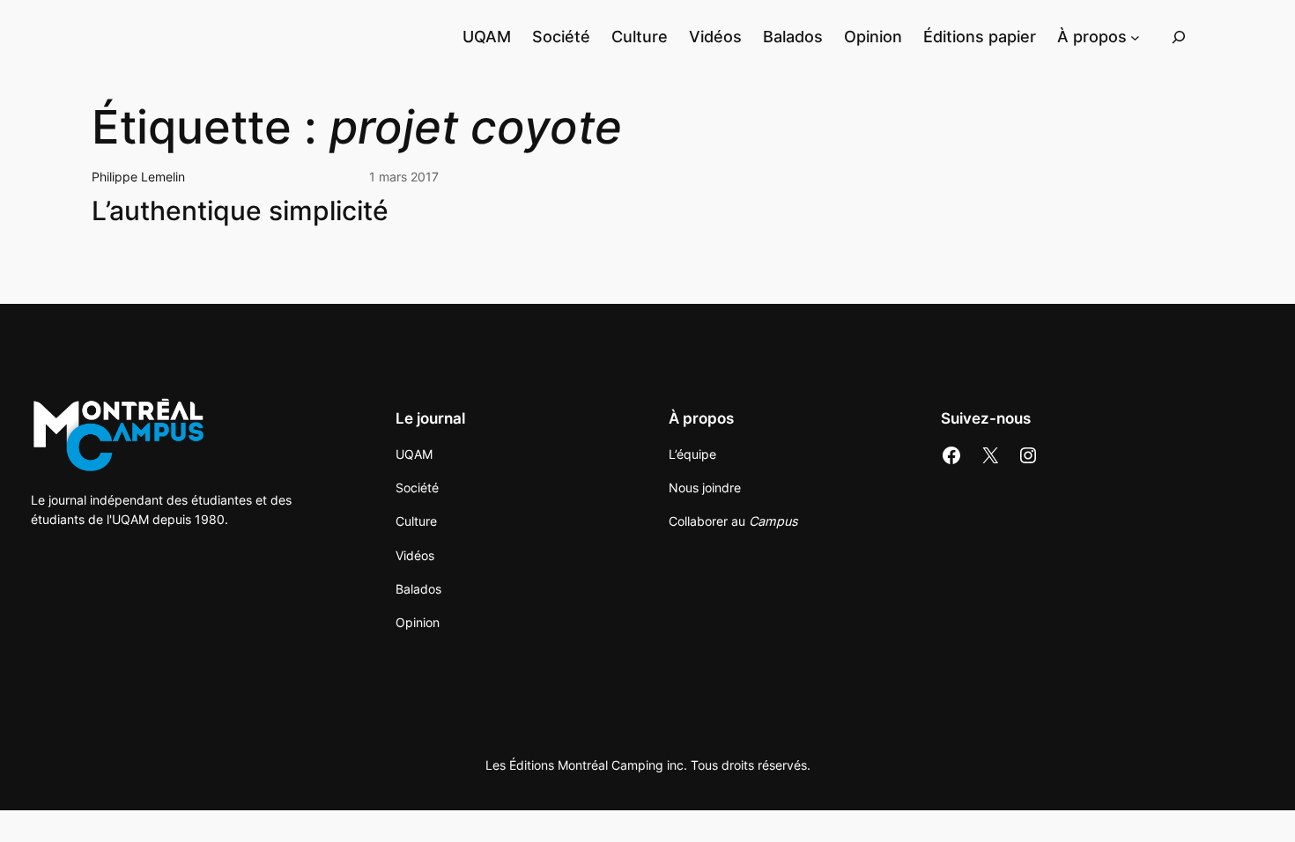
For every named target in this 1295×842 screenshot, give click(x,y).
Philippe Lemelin (138, 176)
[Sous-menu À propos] (1135, 36)
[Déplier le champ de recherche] (1178, 36)
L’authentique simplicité (240, 211)
